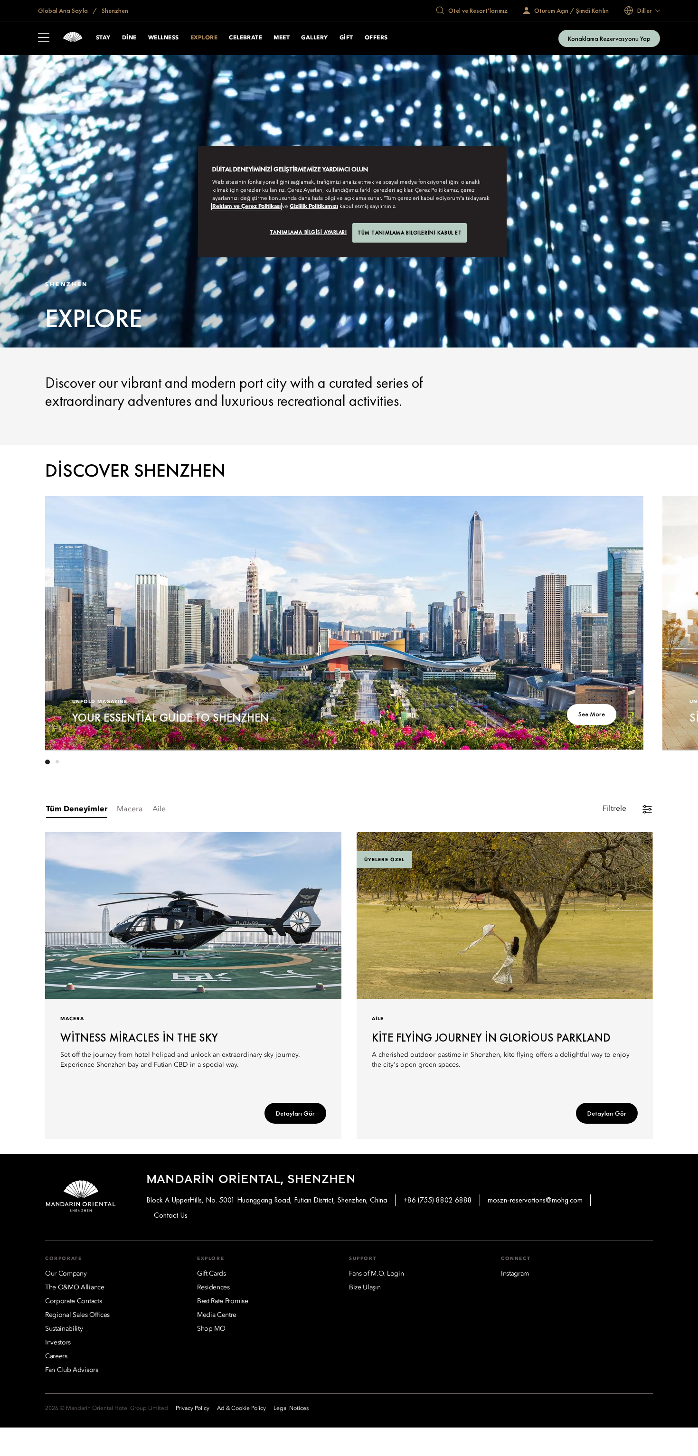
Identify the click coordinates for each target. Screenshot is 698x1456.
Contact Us (171, 1215)
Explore (203, 38)
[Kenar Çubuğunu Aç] (43, 38)
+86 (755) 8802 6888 (437, 1200)
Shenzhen (114, 10)
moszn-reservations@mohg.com (535, 1200)
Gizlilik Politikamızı (314, 206)
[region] (352, 202)
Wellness (163, 38)
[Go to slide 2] (57, 762)
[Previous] (64, 622)
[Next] (624, 622)
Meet (282, 38)
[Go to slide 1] (47, 762)
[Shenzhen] (73, 38)
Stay (103, 38)
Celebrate (245, 38)
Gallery (314, 38)
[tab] (76, 810)
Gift (346, 38)
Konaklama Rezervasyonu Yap (609, 38)
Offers (376, 38)
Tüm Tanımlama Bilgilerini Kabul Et (410, 232)
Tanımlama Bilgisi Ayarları (308, 232)
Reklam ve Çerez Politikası (246, 206)
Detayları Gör (295, 1113)
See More (591, 714)
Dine (129, 38)
